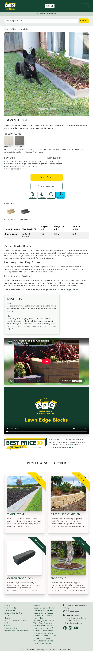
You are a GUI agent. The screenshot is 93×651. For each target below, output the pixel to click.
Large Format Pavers (43, 610)
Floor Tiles (38, 618)
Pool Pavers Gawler (42, 638)
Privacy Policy (10, 628)
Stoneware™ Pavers (42, 615)
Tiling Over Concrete (42, 623)
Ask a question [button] (46, 186)
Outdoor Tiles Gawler (43, 631)
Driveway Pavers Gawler (44, 633)
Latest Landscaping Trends (45, 628)
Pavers (36, 605)
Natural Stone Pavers (43, 613)
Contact (8, 625)
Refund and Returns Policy (16, 631)
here (71, 447)
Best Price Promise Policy (16, 620)
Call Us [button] (49, 6)
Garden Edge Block (67, 290)
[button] (10, 74)
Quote (7, 618)
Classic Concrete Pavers (44, 608)
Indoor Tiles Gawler (42, 643)
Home (7, 29)
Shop (14, 29)
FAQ (6, 623)
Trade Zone (9, 610)
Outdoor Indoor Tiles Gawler (46, 636)
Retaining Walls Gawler (43, 620)
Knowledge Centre (13, 613)
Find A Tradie (10, 608)
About (7, 615)
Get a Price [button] (46, 177)
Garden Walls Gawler (42, 625)
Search (83, 21)
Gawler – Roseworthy (47, 14)
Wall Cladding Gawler (43, 641)
